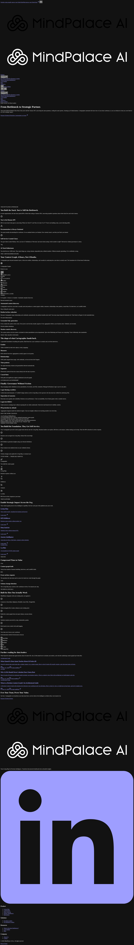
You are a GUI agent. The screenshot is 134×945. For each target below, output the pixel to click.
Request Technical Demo (7, 115)
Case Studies (4, 81)
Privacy (2, 943)
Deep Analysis (7, 912)
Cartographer (7, 910)
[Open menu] (5, 89)
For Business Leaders (14, 78)
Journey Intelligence (9, 913)
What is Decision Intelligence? (8, 80)
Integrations (6, 914)
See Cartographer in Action (19, 115)
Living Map (7, 909)
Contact (6, 938)
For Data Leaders (5, 78)
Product (2, 74)
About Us (3, 84)
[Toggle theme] (2, 86)
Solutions (3, 77)
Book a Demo (7, 86)
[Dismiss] (40, 2)
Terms (5, 943)
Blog (2, 83)
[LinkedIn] (67, 903)
